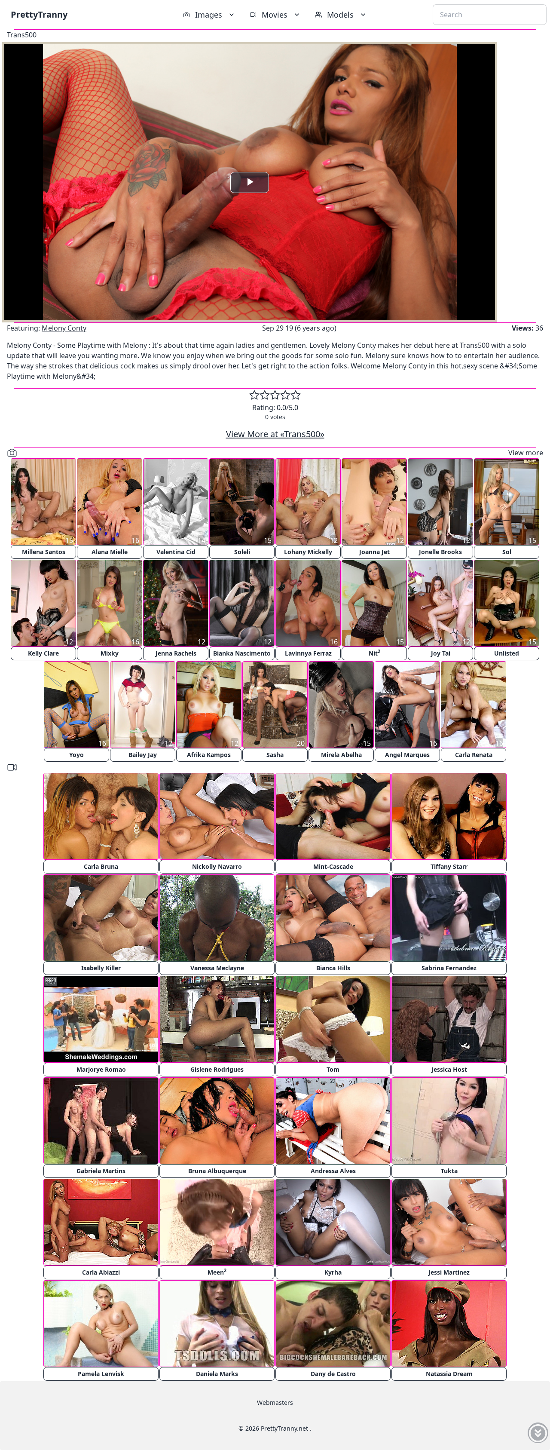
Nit (374, 652)
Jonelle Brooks (440, 552)
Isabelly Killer (101, 968)
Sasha (275, 755)
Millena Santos (43, 552)
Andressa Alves (333, 1171)
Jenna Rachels (176, 653)
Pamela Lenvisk (101, 1374)
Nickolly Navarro (217, 866)
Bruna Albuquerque (217, 1171)
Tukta (449, 1171)
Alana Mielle (110, 552)
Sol (506, 552)
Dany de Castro (333, 1374)
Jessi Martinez (449, 1272)
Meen (217, 1271)
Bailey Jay (142, 755)
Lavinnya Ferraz (308, 653)
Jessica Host (449, 1069)
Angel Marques (407, 755)
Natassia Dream (449, 1374)
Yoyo (76, 755)
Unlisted (506, 653)
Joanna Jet (374, 552)
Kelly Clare (43, 653)
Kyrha (333, 1272)
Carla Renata (473, 755)
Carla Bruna (101, 866)
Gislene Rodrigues (217, 1069)
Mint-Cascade (333, 866)
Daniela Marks (217, 1374)
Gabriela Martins (100, 1171)
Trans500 (22, 35)
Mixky (110, 653)
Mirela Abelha (341, 755)
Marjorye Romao (101, 1069)
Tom (333, 1069)
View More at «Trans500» (275, 434)
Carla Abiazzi (101, 1272)
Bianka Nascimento (242, 653)
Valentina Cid (176, 552)
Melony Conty (64, 328)
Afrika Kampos (209, 755)
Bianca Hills (333, 968)
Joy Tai (440, 653)
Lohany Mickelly (308, 552)
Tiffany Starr (449, 866)
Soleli (242, 552)
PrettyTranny (39, 14)
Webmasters (275, 1402)
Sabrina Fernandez (449, 968)
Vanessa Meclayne (217, 968)
